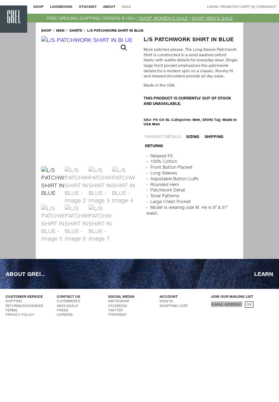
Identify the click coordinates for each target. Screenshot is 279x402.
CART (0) (248, 6)
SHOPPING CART (174, 306)
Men (60, 30)
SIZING (192, 136)
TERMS (11, 310)
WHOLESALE (67, 306)
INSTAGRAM (118, 301)
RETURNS (154, 145)
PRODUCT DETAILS (163, 136)
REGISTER (229, 6)
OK (249, 304)
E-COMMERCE (68, 301)
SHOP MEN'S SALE (212, 18)
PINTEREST (117, 314)
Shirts (75, 30)
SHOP (38, 6)
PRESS (62, 310)
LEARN (263, 273)
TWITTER (115, 310)
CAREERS (65, 314)
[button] (124, 48)
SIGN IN (166, 301)
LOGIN (212, 6)
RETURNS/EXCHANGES (24, 306)
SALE (126, 6)
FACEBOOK (117, 306)
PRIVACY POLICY (19, 314)
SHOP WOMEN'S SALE (163, 18)
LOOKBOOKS (61, 6)
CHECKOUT (267, 6)
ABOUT (109, 6)
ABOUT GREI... (25, 273)
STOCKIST (88, 6)
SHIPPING (214, 136)
